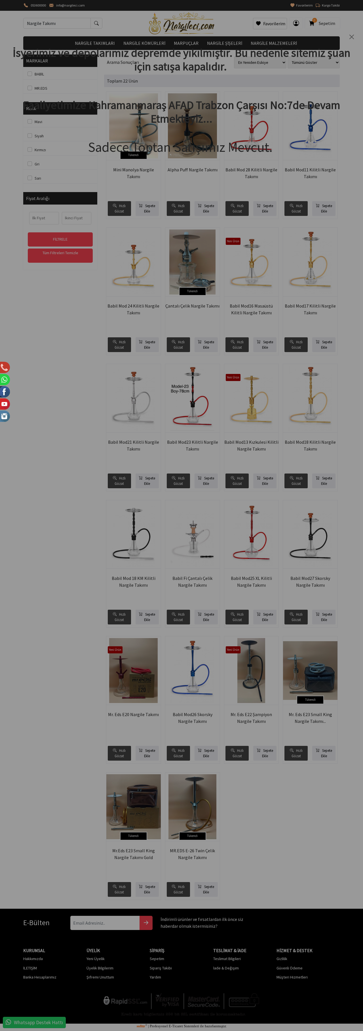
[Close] (351, 37)
